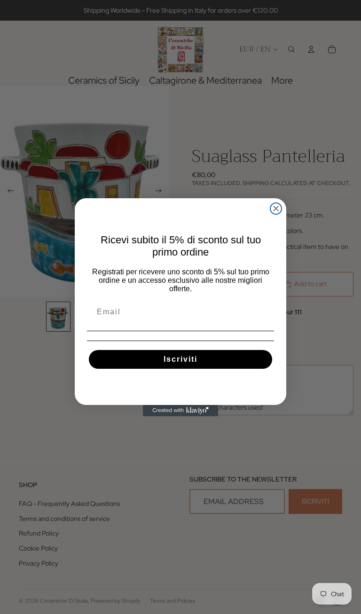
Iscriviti (180, 359)
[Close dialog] (276, 208)
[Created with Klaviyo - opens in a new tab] (180, 410)
